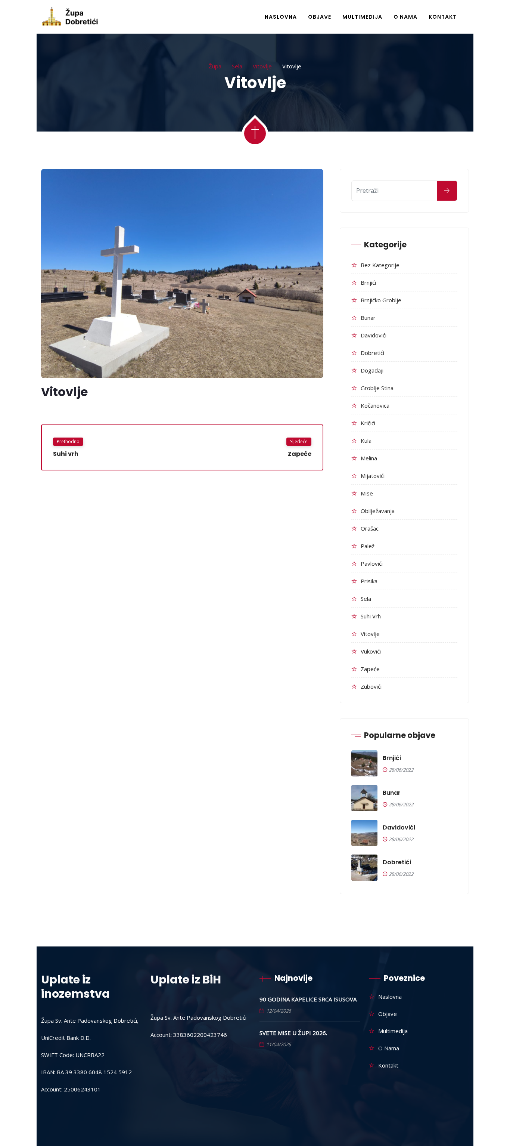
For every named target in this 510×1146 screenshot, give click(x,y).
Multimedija (362, 17)
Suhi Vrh (371, 616)
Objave (319, 17)
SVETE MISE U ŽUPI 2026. (293, 1033)
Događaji (372, 370)
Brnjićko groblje (381, 300)
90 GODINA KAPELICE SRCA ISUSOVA (308, 999)
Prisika (369, 581)
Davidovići (373, 335)
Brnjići (368, 282)
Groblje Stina (377, 388)
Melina (369, 458)
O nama (405, 17)
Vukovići (371, 651)
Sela (237, 66)
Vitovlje (262, 66)
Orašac (370, 528)
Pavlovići (372, 563)
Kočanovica (375, 405)
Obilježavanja (378, 511)
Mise (367, 493)
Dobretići (372, 352)
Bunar (368, 317)
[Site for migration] (70, 17)
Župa (215, 66)
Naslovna (281, 17)
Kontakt (443, 17)
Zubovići (371, 686)
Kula (366, 440)
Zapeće (370, 669)
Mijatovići (373, 475)
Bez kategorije (380, 265)
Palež (367, 546)
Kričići (368, 423)
